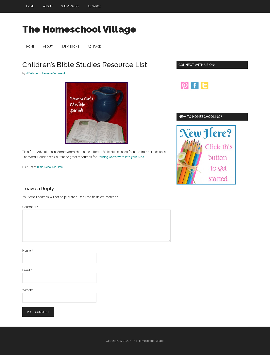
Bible (40, 167)
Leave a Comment (53, 73)
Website (28, 290)
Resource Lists (53, 167)
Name (27, 250)
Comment (30, 207)
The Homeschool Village (79, 29)
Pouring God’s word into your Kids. (121, 157)
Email (27, 270)
